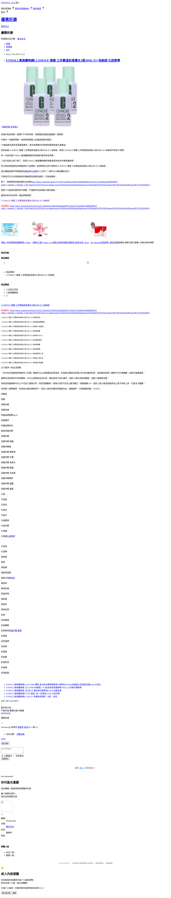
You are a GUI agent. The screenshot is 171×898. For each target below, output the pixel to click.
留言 (26, 727)
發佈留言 (5, 759)
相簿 (8, 44)
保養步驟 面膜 (15, 631)
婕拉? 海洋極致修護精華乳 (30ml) (16, 242)
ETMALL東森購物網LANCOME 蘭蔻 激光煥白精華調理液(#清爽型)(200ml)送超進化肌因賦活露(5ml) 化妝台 (53, 684)
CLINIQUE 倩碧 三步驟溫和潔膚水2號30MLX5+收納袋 (25, 305)
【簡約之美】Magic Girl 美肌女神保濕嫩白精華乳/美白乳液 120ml (60, 242)
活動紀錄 (21, 734)
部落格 (9, 47)
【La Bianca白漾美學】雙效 (102, 242)
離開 (14, 893)
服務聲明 (109, 863)
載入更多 (5, 743)
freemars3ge (6, 713)
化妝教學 (11, 536)
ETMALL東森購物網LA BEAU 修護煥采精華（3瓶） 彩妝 (31, 697)
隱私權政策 (100, 863)
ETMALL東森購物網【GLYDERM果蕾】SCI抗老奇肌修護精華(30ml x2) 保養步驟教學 (44, 687)
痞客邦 (21, 727)
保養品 (26, 171)
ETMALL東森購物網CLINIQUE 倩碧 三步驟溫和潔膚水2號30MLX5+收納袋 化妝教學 (63, 60)
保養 (116, 242)
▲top (3, 739)
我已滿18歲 (6, 893)
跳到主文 (5, 26)
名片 (8, 50)
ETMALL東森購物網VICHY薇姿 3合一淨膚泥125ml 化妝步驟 (33, 694)
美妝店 (12, 578)
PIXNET (67, 863)
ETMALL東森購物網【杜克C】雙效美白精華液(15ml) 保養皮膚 (33, 690)
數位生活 (22, 39)
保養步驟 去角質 (9, 127)
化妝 (33, 171)
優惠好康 (9, 19)
